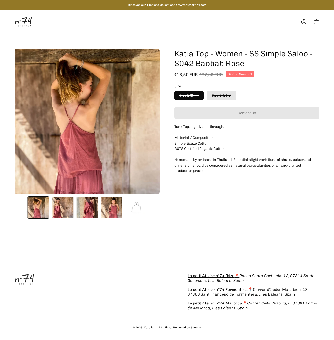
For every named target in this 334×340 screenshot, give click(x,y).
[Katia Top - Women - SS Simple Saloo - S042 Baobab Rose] (38, 207)
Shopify (195, 327)
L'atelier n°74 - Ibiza (158, 327)
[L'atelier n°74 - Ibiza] (23, 21)
